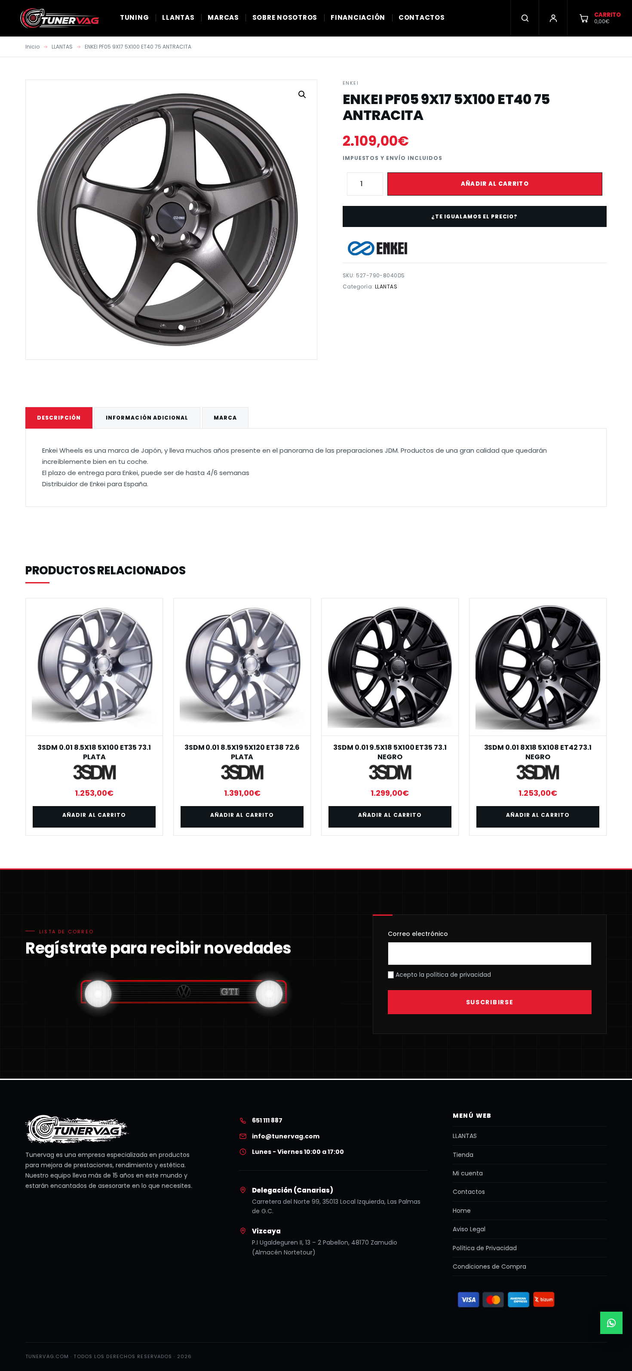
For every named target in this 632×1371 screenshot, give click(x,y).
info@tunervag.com (285, 1136)
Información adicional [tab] (147, 417)
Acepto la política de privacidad (442, 974)
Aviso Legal (469, 1229)
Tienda (463, 1154)
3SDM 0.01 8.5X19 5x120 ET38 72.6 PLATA (242, 752)
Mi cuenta (468, 1173)
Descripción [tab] (59, 417)
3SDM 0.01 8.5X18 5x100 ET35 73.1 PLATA (93, 752)
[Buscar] (524, 18)
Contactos (469, 1191)
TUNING (134, 17)
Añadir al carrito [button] (94, 815)
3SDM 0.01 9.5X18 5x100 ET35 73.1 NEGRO (389, 752)
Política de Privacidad (485, 1248)
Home (462, 1210)
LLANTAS (178, 17)
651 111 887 (267, 1120)
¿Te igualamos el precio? (474, 216)
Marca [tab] (225, 417)
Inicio (32, 46)
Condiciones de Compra (489, 1266)
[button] (302, 94)
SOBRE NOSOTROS (285, 17)
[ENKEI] (377, 248)
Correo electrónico (418, 933)
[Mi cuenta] (553, 18)
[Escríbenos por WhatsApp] (611, 1323)
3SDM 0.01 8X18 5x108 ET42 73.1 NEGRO (538, 752)
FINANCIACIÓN (358, 17)
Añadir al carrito (495, 184)
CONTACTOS (422, 17)
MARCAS (223, 17)
